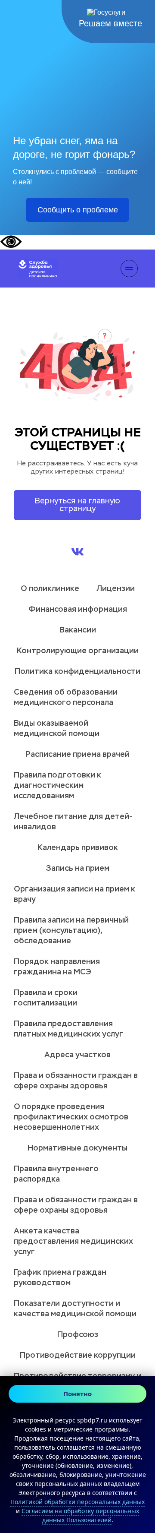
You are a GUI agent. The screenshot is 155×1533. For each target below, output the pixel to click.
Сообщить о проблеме (77, 209)
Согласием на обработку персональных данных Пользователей (80, 1515)
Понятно (77, 1393)
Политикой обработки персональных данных (77, 1502)
